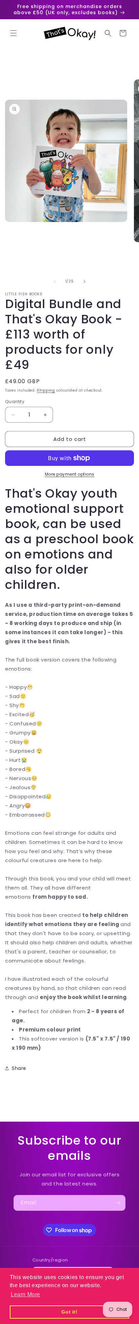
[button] (13, 33)
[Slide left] (54, 281)
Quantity (14, 401)
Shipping (46, 390)
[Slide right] (84, 281)
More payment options (69, 474)
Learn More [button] (25, 1294)
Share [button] (19, 1068)
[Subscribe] (117, 1203)
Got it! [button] (69, 1312)
